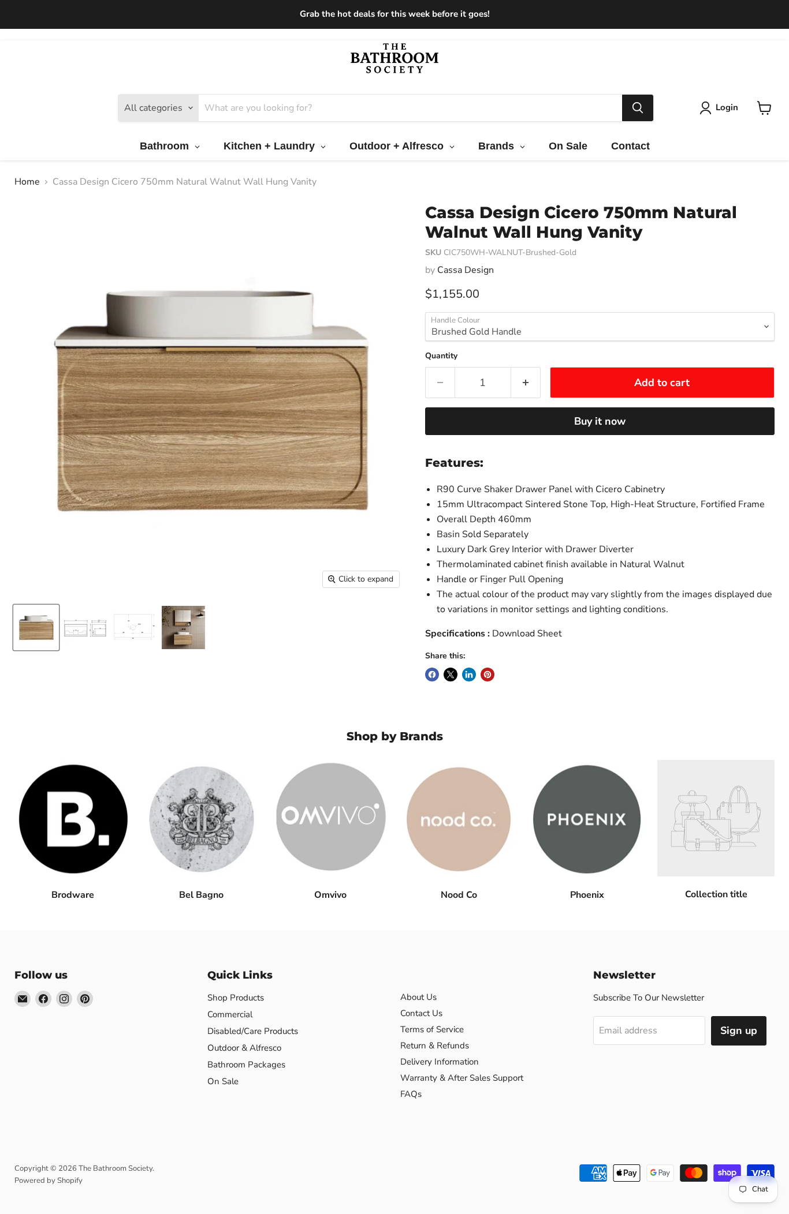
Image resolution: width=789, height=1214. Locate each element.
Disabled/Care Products (252, 1031)
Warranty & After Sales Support (461, 1078)
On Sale (223, 1081)
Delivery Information (439, 1061)
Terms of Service (432, 1029)
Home (27, 182)
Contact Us (421, 1013)
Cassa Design (465, 270)
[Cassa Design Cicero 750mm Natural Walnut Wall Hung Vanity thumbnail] (36, 627)
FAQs (411, 1094)
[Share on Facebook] (432, 674)
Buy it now (600, 421)
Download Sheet (527, 633)
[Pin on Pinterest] (487, 674)
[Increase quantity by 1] (526, 383)
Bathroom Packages (246, 1064)
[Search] (637, 108)
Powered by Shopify (48, 1180)
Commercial (229, 1014)
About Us (418, 997)
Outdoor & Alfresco (244, 1048)
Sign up (738, 1030)
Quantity (441, 356)
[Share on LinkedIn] (469, 674)
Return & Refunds (434, 1045)
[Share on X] (450, 674)
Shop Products (235, 997)
